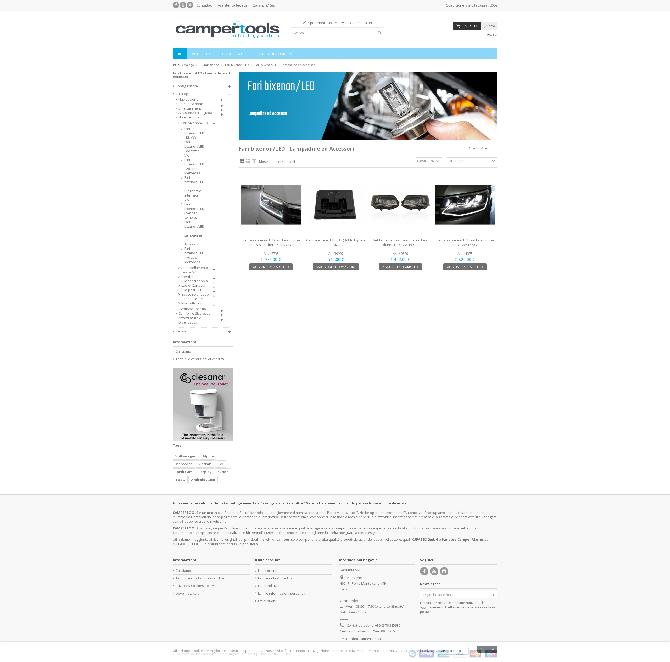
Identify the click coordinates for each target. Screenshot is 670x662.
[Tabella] (254, 161)
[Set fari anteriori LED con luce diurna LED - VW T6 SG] (465, 205)
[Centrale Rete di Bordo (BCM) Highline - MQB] (336, 205)
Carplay (204, 471)
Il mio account (267, 559)
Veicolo (181, 331)
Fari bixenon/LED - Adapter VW (193, 149)
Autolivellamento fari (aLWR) (194, 270)
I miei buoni (267, 601)
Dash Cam (183, 471)
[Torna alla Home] (174, 65)
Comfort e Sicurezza (194, 313)
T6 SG (180, 479)
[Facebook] (176, 5)
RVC (220, 464)
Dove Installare (188, 593)
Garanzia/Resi (264, 5)
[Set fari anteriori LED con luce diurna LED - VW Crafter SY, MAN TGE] (271, 205)
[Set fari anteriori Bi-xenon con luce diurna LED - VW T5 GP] (400, 205)
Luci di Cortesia (193, 285)
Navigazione (188, 99)
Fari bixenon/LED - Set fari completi (193, 211)
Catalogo (183, 93)
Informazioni (184, 341)
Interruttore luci (193, 303)
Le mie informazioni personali (281, 593)
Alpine (208, 456)
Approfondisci (453, 651)
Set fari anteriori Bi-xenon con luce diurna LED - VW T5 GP (400, 242)
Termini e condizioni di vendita (200, 359)
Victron (204, 464)
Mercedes (183, 464)
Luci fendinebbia (194, 281)
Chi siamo (183, 351)
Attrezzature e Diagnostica (189, 320)
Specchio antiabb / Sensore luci (195, 296)
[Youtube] (183, 5)
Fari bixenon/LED (194, 123)
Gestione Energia (192, 309)
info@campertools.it (366, 638)
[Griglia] (242, 161)
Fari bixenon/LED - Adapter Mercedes (193, 166)
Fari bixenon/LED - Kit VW (193, 133)
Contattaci (205, 5)
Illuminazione (189, 117)
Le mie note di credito (275, 578)
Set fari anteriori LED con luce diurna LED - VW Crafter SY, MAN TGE (271, 242)
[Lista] (248, 161)
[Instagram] (190, 5)
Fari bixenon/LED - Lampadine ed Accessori (193, 233)
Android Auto (203, 479)
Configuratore (187, 86)
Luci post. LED (192, 290)
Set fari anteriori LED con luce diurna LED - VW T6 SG (465, 242)
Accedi (491, 34)
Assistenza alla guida (195, 113)
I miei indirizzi (268, 586)
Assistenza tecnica (232, 5)
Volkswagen (186, 456)
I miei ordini (267, 570)
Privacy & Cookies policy (195, 586)
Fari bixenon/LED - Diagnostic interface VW (193, 188)
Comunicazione (190, 104)
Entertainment (189, 108)
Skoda (222, 471)
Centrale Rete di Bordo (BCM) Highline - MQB (335, 242)
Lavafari (187, 276)
